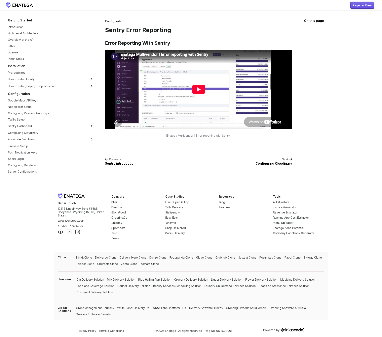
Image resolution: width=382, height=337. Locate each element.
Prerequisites (16, 72)
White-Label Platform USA (169, 308)
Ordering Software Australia (288, 308)
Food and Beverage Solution (95, 286)
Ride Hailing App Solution (154, 279)
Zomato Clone (149, 264)
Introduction (15, 27)
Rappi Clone (293, 257)
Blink (114, 202)
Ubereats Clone (107, 264)
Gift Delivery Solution (90, 279)
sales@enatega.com (71, 220)
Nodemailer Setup (20, 106)
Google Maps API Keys (23, 100)
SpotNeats (118, 228)
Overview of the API (21, 39)
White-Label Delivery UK (133, 308)
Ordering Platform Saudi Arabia (246, 308)
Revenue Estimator (285, 212)
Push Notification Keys (22, 152)
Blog (222, 202)
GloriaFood (118, 212)
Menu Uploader (283, 222)
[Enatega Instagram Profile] (77, 232)
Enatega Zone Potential (288, 228)
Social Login (16, 158)
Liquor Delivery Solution (226, 279)
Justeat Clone (247, 257)
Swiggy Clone (313, 257)
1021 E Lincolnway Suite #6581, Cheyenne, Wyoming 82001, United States (81, 212)
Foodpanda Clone (181, 257)
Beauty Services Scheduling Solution (177, 286)
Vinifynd (170, 222)
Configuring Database (22, 165)
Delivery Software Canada (93, 314)
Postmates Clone (270, 257)
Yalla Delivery (174, 207)
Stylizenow (172, 212)
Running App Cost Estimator (291, 217)
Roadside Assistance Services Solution (284, 286)
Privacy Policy (87, 330)
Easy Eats (171, 217)
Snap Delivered (175, 228)
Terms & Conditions (111, 330)
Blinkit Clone (84, 257)
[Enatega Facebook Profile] (60, 232)
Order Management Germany (95, 308)
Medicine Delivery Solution (298, 279)
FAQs (11, 46)
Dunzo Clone (158, 257)
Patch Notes (16, 58)
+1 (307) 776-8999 (70, 225)
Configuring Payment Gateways (28, 113)
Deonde (116, 207)
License (13, 52)
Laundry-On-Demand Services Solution (230, 286)
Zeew (115, 238)
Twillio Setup (16, 119)
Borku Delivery (175, 233)
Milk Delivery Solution (121, 279)
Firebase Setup (18, 146)
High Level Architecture (23, 33)
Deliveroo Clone (106, 257)
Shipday (116, 222)
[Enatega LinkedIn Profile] (69, 232)
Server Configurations (22, 171)
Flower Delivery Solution (261, 279)
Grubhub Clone (225, 257)
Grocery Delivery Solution (191, 279)
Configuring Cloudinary (23, 132)
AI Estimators (281, 202)
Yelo (114, 233)
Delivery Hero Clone (133, 257)
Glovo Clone (204, 257)
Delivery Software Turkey (206, 308)
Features (224, 207)
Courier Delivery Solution (133, 286)
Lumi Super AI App (177, 202)
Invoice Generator (285, 207)
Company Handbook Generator (293, 233)
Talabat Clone (85, 264)
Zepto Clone (129, 264)
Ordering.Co (119, 217)
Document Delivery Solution (95, 292)
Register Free (362, 5)
